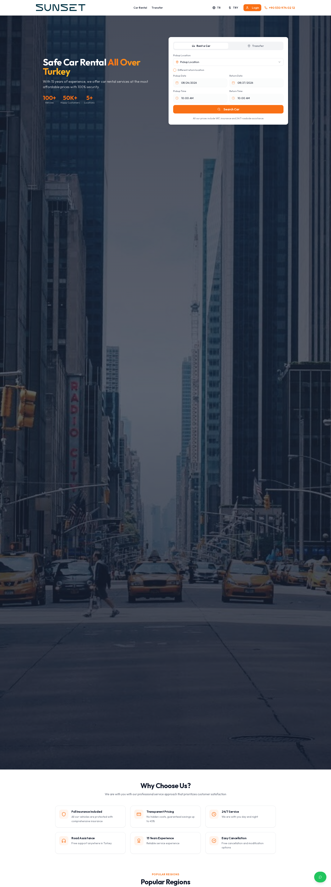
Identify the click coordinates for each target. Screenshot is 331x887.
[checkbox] (174, 70)
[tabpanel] (228, 87)
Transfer (157, 7)
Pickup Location (182, 55)
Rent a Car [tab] (203, 46)
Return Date (236, 75)
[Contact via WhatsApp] (320, 877)
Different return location (191, 70)
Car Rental (140, 7)
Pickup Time (179, 91)
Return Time (236, 91)
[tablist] (228, 46)
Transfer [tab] (258, 46)
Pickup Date (179, 75)
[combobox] (228, 62)
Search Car (231, 109)
